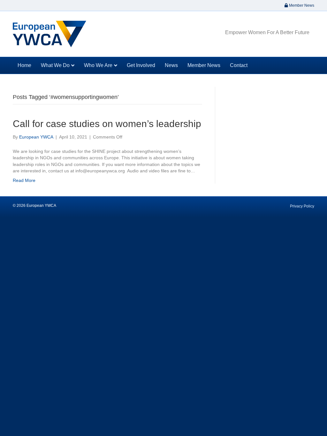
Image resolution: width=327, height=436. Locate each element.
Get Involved (141, 65)
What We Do (55, 65)
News (171, 65)
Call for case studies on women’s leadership (107, 123)
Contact (238, 65)
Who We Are (98, 65)
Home (24, 65)
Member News (301, 5)
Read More (24, 180)
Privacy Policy (302, 206)
